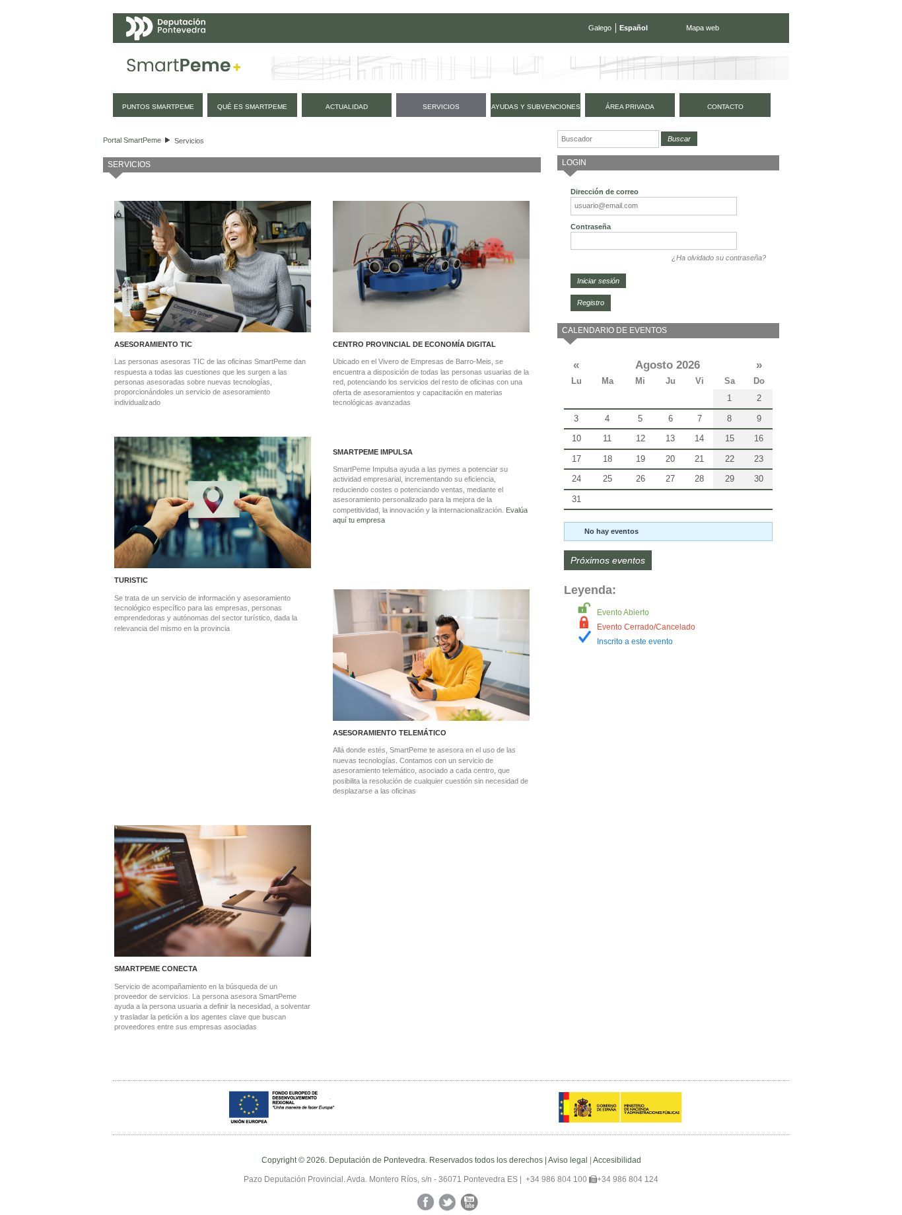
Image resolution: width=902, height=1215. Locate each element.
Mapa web (702, 28)
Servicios (189, 141)
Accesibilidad (617, 1160)
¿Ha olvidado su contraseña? (719, 258)
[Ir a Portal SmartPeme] (184, 68)
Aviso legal (568, 1160)
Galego (599, 28)
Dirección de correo (605, 192)
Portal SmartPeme (132, 140)
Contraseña (591, 227)
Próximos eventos (608, 560)
